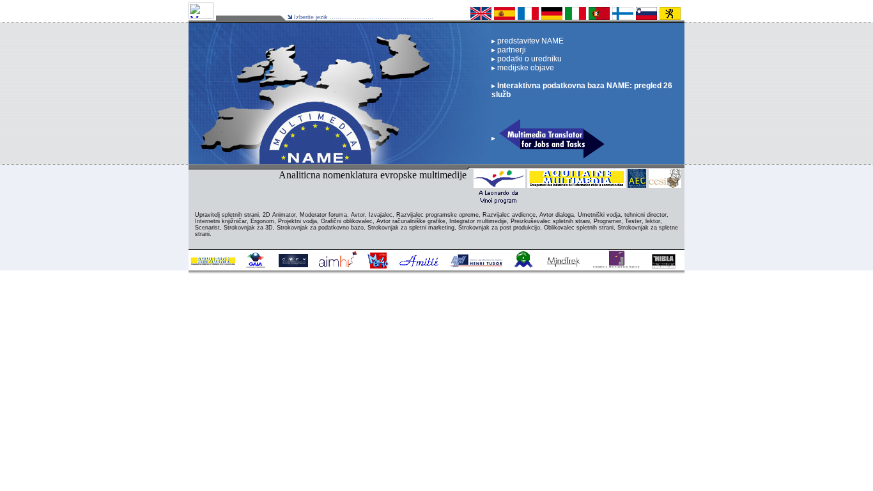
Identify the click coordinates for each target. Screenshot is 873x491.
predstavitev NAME (529, 40)
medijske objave (524, 67)
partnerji (510, 49)
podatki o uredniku (528, 58)
